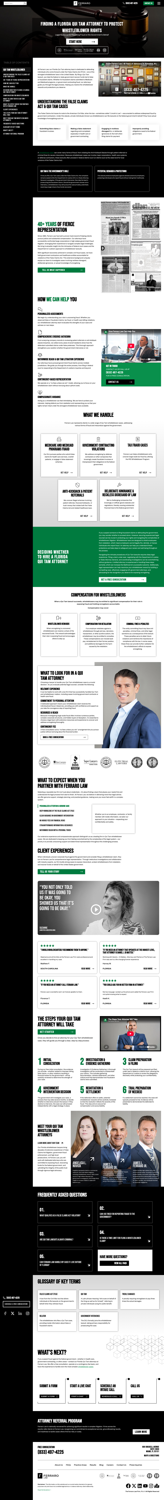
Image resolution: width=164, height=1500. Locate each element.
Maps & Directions (151, 1455)
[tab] (64, 806)
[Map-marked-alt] (156, 1486)
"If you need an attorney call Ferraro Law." (60, 984)
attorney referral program (13, 134)
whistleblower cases (85, 1367)
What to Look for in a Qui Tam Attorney (14, 100)
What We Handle (9, 87)
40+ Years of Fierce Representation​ (16, 80)
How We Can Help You (11, 83)
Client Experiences (10, 110)
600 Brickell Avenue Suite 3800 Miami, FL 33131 (150, 1449)
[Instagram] (151, 1486)
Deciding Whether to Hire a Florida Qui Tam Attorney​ (16, 91)
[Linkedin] (139, 1486)
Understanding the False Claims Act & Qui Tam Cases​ (16, 76)
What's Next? (8, 131)
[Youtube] (145, 1486)
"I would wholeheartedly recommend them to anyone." (64, 950)
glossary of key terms (11, 127)
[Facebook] (128, 1486)
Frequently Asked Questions (13, 124)
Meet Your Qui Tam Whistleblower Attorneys (15, 119)
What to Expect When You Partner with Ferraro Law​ (15, 105)
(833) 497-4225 (132, 3)
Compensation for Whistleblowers (16, 96)
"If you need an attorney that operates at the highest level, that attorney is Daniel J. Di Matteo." (129, 951)
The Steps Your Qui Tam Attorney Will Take (15, 114)
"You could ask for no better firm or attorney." (123, 984)
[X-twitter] (134, 1486)
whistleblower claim (46, 153)
